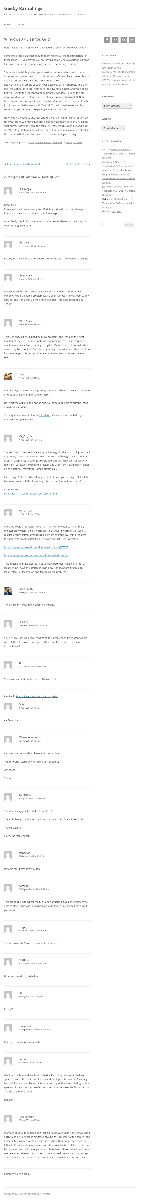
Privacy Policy (10, 1193)
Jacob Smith (26, 589)
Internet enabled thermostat (22, 164)
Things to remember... (40, 142)
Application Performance (115, 84)
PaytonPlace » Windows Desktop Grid (37, 696)
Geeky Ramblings (23, 8)
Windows (57, 142)
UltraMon (44, 415)
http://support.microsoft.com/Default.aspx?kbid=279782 (36, 555)
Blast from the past (78, 164)
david (22, 374)
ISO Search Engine (111, 67)
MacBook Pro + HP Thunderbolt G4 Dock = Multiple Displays (118, 153)
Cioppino (116, 211)
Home (7, 24)
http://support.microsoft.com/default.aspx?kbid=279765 (36, 547)
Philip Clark (25, 275)
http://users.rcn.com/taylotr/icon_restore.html (30, 493)
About (21, 24)
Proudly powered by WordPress (35, 1193)
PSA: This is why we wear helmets (119, 80)
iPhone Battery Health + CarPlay (118, 63)
